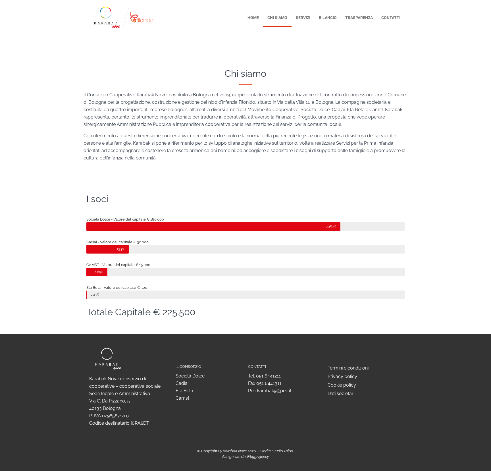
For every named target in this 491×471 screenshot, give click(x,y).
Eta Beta (184, 390)
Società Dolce (190, 376)
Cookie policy (342, 385)
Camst (182, 398)
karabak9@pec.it (274, 390)
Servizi (303, 17)
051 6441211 (268, 376)
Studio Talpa (282, 451)
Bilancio (328, 17)
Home (253, 17)
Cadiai (182, 383)
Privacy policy (342, 376)
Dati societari (341, 393)
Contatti (390, 17)
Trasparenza (359, 17)
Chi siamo (277, 17)
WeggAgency (258, 457)
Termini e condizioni (348, 368)
